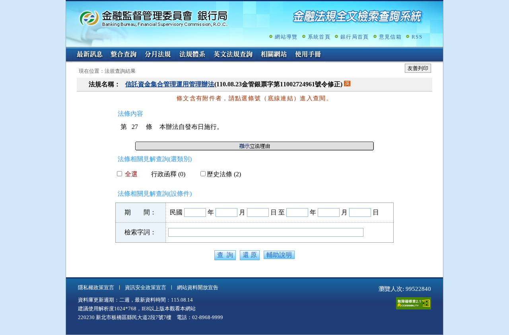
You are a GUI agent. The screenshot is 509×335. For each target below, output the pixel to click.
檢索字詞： (140, 232)
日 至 (277, 212)
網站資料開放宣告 (197, 287)
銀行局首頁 (354, 37)
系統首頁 (319, 37)
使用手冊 (308, 55)
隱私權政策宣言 (96, 287)
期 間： (140, 212)
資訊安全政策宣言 (145, 287)
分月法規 (158, 55)
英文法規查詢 (233, 55)
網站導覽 (286, 37)
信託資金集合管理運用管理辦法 (169, 84)
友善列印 (418, 68)
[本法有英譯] (347, 84)
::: (68, 50)
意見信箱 (390, 37)
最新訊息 (89, 55)
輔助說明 (279, 254)
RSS (417, 37)
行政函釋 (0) (168, 174)
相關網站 (274, 55)
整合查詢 (124, 55)
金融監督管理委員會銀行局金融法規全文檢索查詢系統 (153, 18)
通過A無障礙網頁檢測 (413, 303)
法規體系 (192, 55)
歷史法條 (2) (224, 174)
